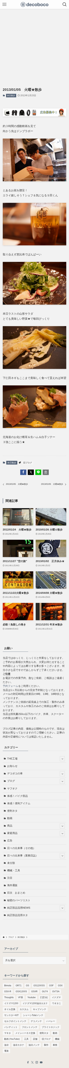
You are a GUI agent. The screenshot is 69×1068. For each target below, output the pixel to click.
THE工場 (12, 758)
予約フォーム (10, 686)
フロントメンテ (29, 1027)
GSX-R (7, 991)
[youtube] (41, 1062)
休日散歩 (11, 95)
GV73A (55, 991)
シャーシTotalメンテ (33, 1015)
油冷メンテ (34, 1045)
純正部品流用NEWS (18, 907)
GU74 (45, 991)
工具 (26, 1039)
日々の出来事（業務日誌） (22, 855)
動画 (9, 818)
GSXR (34, 991)
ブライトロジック (50, 1027)
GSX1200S (21, 991)
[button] (23, 472)
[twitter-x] (32, 1062)
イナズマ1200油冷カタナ (35, 1003)
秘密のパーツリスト (18, 900)
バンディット (10, 1027)
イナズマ (56, 997)
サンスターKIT (11, 1015)
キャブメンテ (39, 1009)
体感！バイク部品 (17, 796)
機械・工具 (13, 870)
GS (27, 985)
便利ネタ (12, 810)
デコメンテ (36, 1021)
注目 (9, 878)
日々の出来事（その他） (21, 848)
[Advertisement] (34, 45)
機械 (57, 1039)
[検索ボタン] (64, 4)
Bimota (7, 985)
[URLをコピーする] (46, 472)
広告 (9, 840)
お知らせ (12, 766)
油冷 (6, 1045)
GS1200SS (39, 985)
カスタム (24, 1009)
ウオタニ (56, 1003)
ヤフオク (12, 788)
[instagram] (36, 1062)
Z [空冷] (43, 997)
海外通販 (12, 885)
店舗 (35, 1039)
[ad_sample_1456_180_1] (34, 115)
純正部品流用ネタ (17, 915)
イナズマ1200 (11, 1003)
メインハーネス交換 (25, 1033)
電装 (6, 1051)
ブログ (11, 781)
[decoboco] (34, 4)
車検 (55, 1045)
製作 (46, 1045)
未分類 (11, 863)
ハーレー (50, 1021)
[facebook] (28, 1062)
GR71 (19, 985)
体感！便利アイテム (18, 803)
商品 (9, 825)
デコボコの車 (15, 773)
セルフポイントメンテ (15, 1021)
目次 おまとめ (16, 892)
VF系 (20, 997)
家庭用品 (12, 833)
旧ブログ (27, 462)
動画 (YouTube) (12, 1039)
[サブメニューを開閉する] (62, 758)
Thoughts (9, 997)
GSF (51, 985)
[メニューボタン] (4, 4)
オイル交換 (9, 1009)
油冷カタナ (18, 1045)
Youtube (31, 997)
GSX (60, 985)
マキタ (7, 1033)
